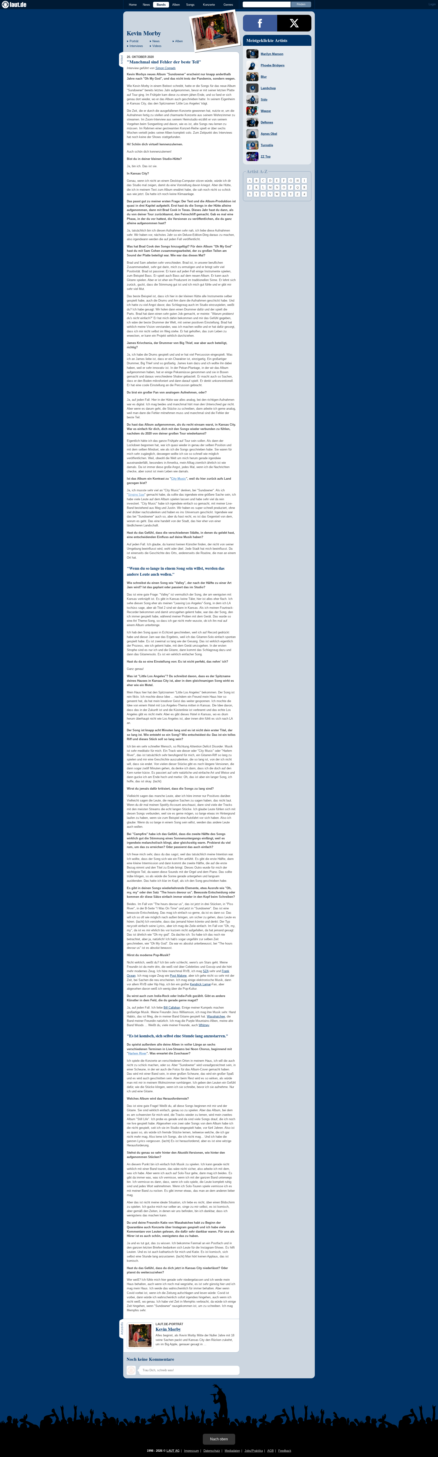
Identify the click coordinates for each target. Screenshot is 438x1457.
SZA (206, 971)
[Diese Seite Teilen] (260, 23)
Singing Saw (136, 494)
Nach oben (219, 1439)
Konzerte (209, 4)
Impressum (191, 1450)
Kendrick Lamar (200, 984)
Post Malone (178, 975)
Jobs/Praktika (254, 1450)
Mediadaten (232, 1450)
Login (432, 4)
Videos (157, 46)
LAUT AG (173, 1450)
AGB (270, 1450)
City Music (178, 478)
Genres (228, 4)
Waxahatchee (216, 1016)
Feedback (284, 1450)
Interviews (136, 46)
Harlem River (137, 1053)
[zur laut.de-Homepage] (18, 4)
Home (133, 4)
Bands (161, 4)
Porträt (134, 41)
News (146, 4)
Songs (190, 4)
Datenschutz (211, 1450)
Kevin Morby (144, 33)
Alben (176, 4)
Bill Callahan (172, 1007)
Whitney (204, 1025)
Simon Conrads (165, 68)
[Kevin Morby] (215, 50)
